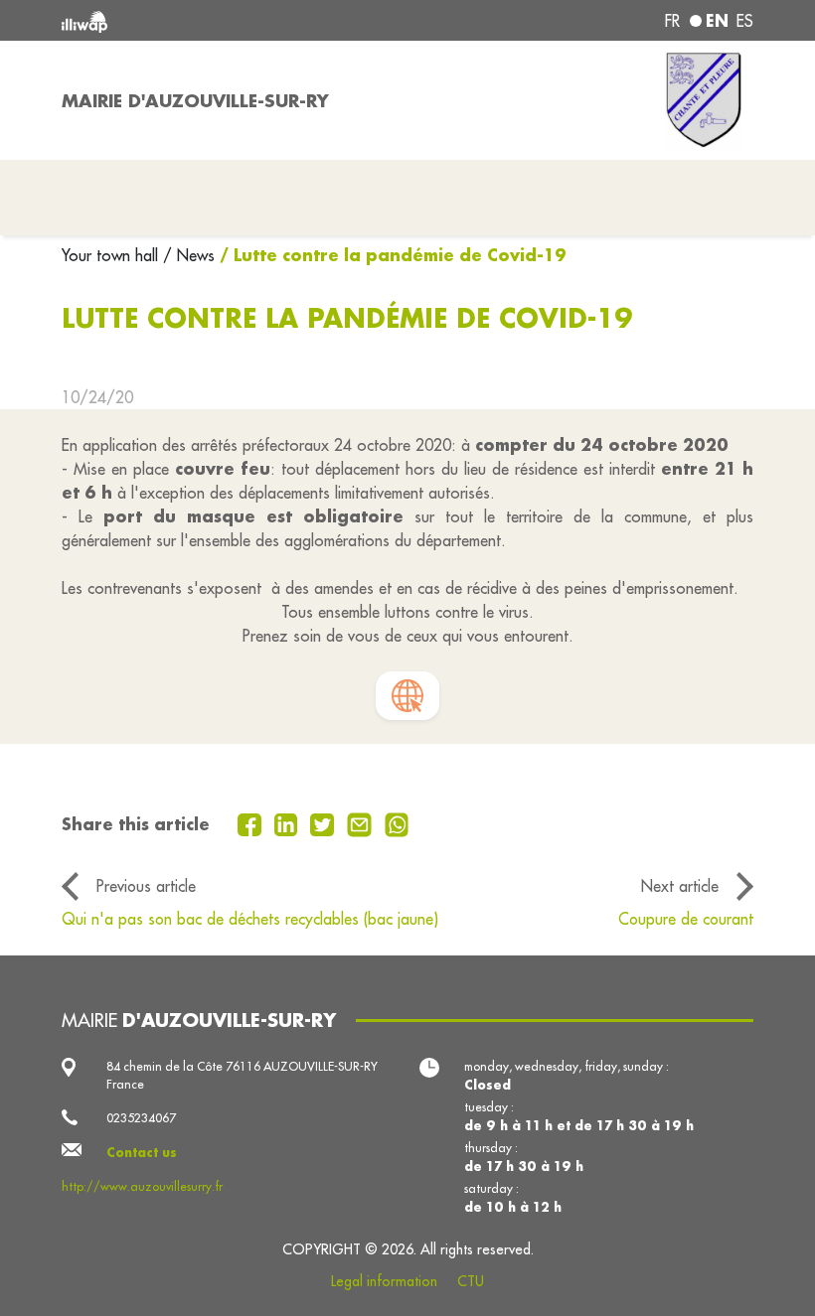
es (744, 21)
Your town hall (112, 255)
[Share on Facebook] (252, 823)
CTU (470, 1281)
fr (672, 21)
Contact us (141, 1152)
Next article (680, 886)
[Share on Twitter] (324, 823)
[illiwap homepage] (199, 20)
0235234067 (141, 1117)
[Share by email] (362, 823)
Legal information (384, 1281)
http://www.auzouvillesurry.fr (142, 1186)
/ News (189, 255)
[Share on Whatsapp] (397, 823)
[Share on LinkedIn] (288, 823)
